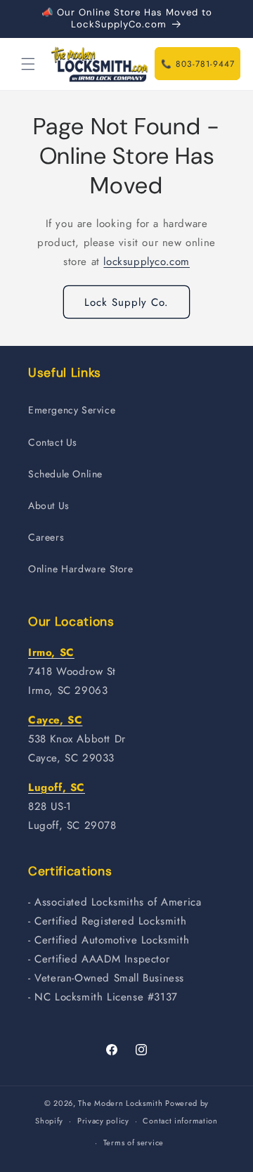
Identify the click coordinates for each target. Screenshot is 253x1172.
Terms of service (133, 1142)
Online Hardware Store (81, 569)
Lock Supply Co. (126, 302)
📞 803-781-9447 (198, 64)
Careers (46, 537)
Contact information (180, 1120)
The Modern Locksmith (120, 1103)
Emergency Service (71, 410)
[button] (28, 64)
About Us (49, 505)
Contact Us (52, 442)
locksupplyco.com (146, 261)
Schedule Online (65, 474)
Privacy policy (103, 1120)
